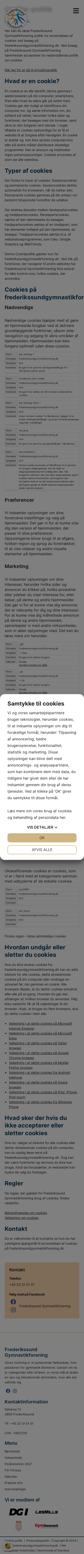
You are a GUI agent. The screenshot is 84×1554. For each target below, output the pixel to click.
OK (42, 837)
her (62, 817)
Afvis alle (42, 849)
